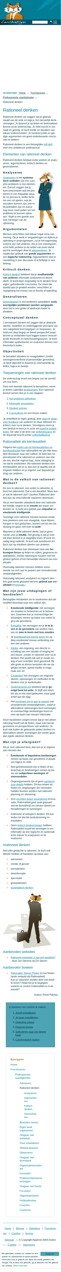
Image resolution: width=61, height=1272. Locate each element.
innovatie (20, 585)
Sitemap (9, 1240)
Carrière (15, 1233)
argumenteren (39, 250)
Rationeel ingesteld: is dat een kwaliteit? (33, 957)
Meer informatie (20, 1265)
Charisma (25, 1210)
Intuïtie (14, 648)
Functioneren (38, 93)
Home (22, 93)
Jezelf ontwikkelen (25, 1013)
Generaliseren (11, 301)
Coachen (25, 1205)
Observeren (26, 1152)
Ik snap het (50, 1254)
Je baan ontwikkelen (26, 1017)
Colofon (12, 1245)
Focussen (25, 1191)
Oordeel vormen (18, 408)
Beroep (20, 1228)
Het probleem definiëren (22, 398)
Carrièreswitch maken (27, 1039)
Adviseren (25, 1083)
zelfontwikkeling (41, 435)
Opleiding (34, 1228)
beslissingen (31, 389)
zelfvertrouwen (44, 432)
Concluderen (16, 413)
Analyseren (9, 177)
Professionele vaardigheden (18, 97)
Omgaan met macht (30, 1186)
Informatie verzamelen (21, 403)
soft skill (48, 144)
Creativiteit (17, 675)
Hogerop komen (24, 1027)
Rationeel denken (29, 1088)
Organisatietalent (29, 1195)
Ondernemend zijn (21, 687)
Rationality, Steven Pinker (25, 973)
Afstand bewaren (29, 1148)
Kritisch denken (11, 274)
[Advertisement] (30, 58)
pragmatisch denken (22, 887)
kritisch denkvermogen (29, 825)
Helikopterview (28, 1200)
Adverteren (29, 1245)
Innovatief (25, 1173)
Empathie (16, 625)
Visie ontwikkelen (29, 1143)
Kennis (29, 1233)
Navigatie (17, 1059)
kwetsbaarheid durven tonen (29, 637)
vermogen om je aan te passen (32, 701)
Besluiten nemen (29, 1122)
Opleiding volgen (24, 1022)
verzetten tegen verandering (31, 799)
